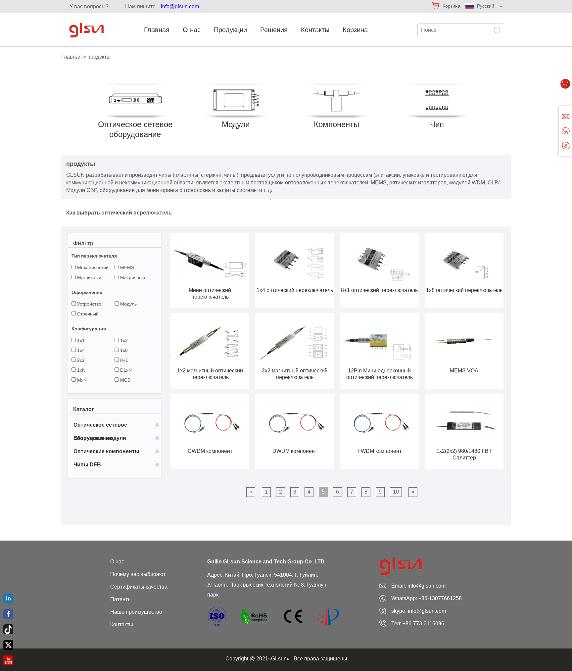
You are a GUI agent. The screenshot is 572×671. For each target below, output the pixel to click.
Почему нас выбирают (138, 574)
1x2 (123, 340)
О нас (192, 29)
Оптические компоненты (106, 451)
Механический (92, 267)
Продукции (230, 29)
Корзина (451, 6)
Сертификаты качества (138, 587)
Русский (485, 6)
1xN (80, 370)
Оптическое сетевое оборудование (100, 427)
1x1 (80, 340)
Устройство (88, 304)
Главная (156, 29)
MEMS (126, 267)
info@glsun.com (180, 6)
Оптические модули (99, 438)
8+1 (123, 360)
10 (396, 492)
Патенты (121, 599)
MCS (124, 380)
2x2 (80, 360)
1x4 (80, 350)
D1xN (125, 370)
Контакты (315, 29)
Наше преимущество (136, 612)
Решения (274, 29)
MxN (81, 380)
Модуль (128, 304)
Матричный (132, 277)
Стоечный (87, 313)
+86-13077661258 (440, 598)
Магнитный (88, 277)
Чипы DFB (87, 464)
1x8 (123, 350)
